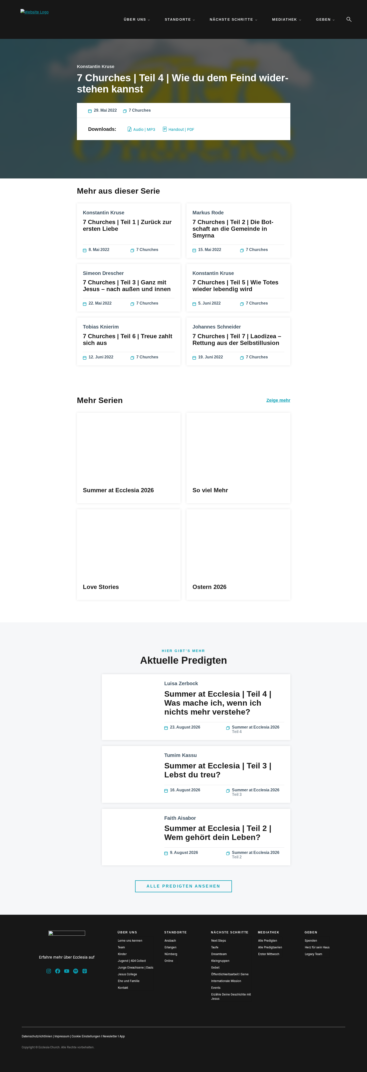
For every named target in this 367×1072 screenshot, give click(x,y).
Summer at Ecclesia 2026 (255, 729)
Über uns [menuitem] (135, 19)
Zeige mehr (278, 400)
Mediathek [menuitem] (284, 19)
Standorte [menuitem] (178, 19)
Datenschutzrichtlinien (37, 1036)
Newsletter (110, 1036)
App (122, 1036)
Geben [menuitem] (323, 19)
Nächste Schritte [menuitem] (231, 19)
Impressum (61, 1036)
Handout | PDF (181, 129)
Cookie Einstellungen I (87, 1036)
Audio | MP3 (144, 129)
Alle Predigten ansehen (183, 886)
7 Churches (140, 110)
